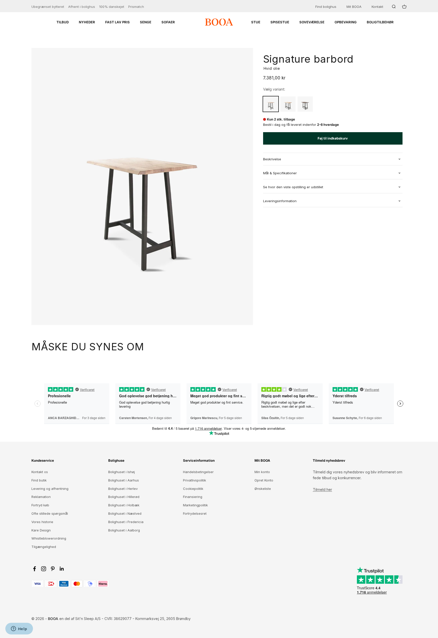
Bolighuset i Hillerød (123, 497)
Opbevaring (346, 22)
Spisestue (279, 22)
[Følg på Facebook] (34, 569)
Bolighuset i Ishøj (121, 472)
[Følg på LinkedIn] (62, 569)
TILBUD (63, 22)
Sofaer (168, 22)
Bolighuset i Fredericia (125, 522)
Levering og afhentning (49, 489)
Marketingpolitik (195, 505)
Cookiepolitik (193, 489)
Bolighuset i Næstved (124, 513)
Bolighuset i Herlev (123, 489)
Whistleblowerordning (48, 538)
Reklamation (41, 497)
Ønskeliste (262, 489)
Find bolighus (325, 7)
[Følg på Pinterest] (53, 569)
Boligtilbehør (380, 22)
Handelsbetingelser (198, 472)
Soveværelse (311, 22)
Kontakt (377, 7)
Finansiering (192, 497)
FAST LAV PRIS (117, 22)
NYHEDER (87, 22)
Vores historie (42, 522)
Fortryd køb (40, 505)
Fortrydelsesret (195, 513)
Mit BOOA (353, 7)
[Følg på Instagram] (44, 569)
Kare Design (41, 530)
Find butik (39, 480)
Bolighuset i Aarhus (123, 480)
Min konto (262, 472)
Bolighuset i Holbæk (123, 505)
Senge (145, 22)
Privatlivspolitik (194, 480)
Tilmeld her (322, 489)
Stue (255, 22)
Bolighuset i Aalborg (124, 530)
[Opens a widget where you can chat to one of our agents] (19, 629)
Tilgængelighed (43, 547)
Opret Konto (263, 480)
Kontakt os (39, 472)
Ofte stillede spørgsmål (49, 513)
